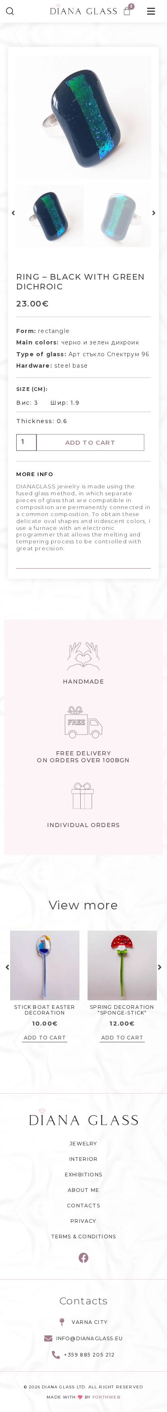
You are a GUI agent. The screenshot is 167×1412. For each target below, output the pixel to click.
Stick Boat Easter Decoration (44, 1010)
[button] (13, 213)
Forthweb (106, 1397)
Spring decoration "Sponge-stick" (122, 1010)
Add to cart (90, 442)
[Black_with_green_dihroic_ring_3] (84, 117)
